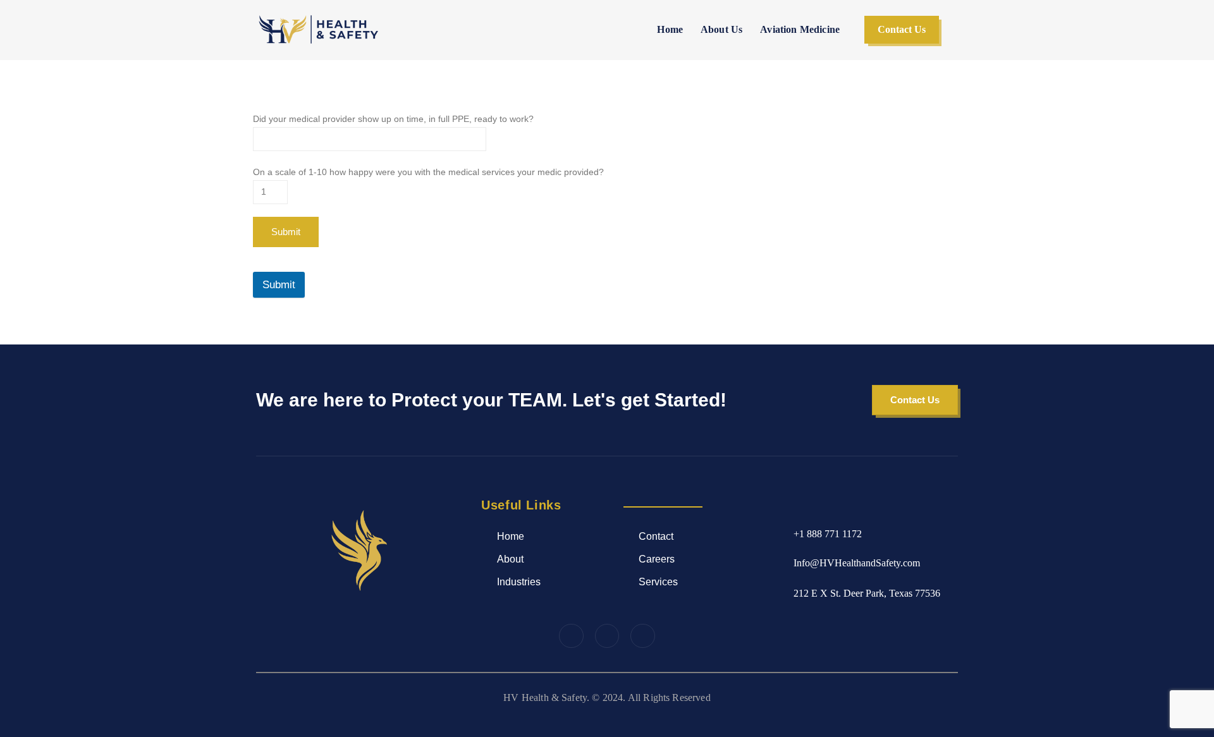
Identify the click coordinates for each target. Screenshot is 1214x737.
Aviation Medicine (800, 29)
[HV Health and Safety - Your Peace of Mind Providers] (319, 29)
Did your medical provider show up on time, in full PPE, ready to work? (393, 119)
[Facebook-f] (571, 636)
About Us (721, 29)
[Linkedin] (642, 636)
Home (670, 29)
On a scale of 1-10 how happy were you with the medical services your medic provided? (428, 172)
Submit (278, 285)
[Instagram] (607, 636)
